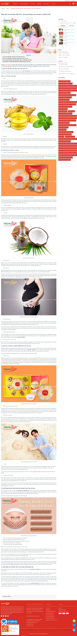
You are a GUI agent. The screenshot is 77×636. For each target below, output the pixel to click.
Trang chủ (15, 3)
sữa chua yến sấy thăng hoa (67, 66)
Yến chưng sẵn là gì (63, 111)
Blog (8, 8)
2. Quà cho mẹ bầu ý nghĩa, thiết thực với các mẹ (15, 58)
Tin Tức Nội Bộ (64, 57)
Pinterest (3, 616)
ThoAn (38, 633)
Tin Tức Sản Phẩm (65, 52)
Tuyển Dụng (48, 609)
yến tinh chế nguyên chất (64, 99)
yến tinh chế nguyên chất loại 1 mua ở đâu (67, 104)
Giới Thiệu (39, 3)
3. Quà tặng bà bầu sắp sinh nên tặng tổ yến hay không (17, 60)
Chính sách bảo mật (50, 615)
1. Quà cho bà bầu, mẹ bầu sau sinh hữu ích (13, 56)
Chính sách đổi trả (49, 613)
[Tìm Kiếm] (74, 23)
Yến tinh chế (61, 136)
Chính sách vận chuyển (50, 618)
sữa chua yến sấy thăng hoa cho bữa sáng (67, 95)
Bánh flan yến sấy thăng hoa (64, 159)
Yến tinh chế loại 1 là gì (63, 127)
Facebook (1, 616)
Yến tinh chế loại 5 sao (66, 71)
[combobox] (67, 23)
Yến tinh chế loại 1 (65, 68)
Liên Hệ (53, 3)
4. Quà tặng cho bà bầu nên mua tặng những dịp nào (16, 61)
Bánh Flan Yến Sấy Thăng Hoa (67, 73)
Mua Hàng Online (24, 3)
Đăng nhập (67, 0)
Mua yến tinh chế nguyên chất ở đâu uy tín (67, 125)
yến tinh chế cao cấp (63, 108)
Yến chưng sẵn (71, 111)
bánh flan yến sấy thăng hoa (64, 141)
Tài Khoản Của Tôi (62, 609)
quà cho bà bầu (7, 64)
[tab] (62, 26)
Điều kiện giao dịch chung (51, 620)
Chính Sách (46, 3)
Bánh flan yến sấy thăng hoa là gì (65, 157)
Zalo (5, 616)
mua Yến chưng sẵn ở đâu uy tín (65, 113)
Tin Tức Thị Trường (65, 55)
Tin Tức (32, 3)
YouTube (8, 616)
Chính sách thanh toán (50, 611)
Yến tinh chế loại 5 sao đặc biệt (65, 134)
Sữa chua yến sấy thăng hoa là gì (65, 83)
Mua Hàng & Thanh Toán (63, 611)
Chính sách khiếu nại (50, 616)
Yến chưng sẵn (64, 64)
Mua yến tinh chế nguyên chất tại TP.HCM (67, 120)
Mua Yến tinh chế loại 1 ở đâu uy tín (66, 132)
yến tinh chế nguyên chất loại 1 (65, 97)
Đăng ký (73, 0)
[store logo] (5, 3)
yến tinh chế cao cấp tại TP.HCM (65, 106)
